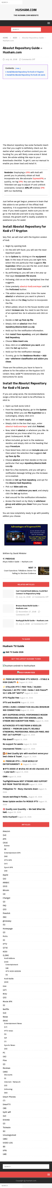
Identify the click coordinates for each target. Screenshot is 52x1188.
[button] (48, 23)
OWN (5, 776)
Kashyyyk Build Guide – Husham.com (32, 620)
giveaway (7, 921)
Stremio (6, 1120)
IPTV (5, 944)
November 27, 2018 (27, 612)
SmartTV (7, 1104)
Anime (7, 846)
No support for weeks (13, 744)
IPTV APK (8, 860)
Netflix (6, 1009)
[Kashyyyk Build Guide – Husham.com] (8, 623)
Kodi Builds (9, 979)
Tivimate (7, 1127)
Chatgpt (6, 898)
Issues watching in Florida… (15, 797)
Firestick (6, 913)
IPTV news (8, 1031)
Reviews (6, 1068)
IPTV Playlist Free (11, 698)
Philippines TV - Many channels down (20, 789)
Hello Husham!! (10, 817)
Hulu (5, 936)
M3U (5, 994)
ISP (5, 1038)
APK (4, 839)
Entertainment (12, 965)
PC (4, 1053)
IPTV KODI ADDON (13, 971)
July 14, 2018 (25, 597)
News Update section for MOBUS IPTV (20, 801)
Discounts (8, 1075)
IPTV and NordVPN (11, 702)
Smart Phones (9, 1097)
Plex (5, 1060)
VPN (28, 172)
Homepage (8, 929)
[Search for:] (11, 2)
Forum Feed (29, 672)
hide (17, 68)
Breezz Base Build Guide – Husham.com (27, 606)
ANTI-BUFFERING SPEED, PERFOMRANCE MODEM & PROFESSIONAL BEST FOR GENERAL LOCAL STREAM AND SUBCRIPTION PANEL (25, 718)
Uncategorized (9, 1135)
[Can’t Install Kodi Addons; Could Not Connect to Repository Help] (8, 594)
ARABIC (6, 882)
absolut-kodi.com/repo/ (31, 286)
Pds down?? (8, 739)
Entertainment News (13, 1023)
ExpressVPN (38, 178)
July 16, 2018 (11, 59)
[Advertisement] (26, 115)
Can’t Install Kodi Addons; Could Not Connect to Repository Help (32, 592)
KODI (5, 952)
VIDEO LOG (8, 1143)
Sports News (9, 1045)
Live (4, 986)
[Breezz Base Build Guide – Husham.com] (8, 608)
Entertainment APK (12, 853)
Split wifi (7, 1112)
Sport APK (8, 867)
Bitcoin (6, 890)
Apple (5, 875)
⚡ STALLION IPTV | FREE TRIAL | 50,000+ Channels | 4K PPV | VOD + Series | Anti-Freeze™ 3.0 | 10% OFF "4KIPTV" (25, 690)
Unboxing (8, 1089)
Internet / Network (12, 1082)
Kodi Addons (9, 958)
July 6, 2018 (24, 624)
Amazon (6, 831)
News (5, 1017)
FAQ (4, 905)
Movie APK (7, 1001)
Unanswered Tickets (12, 749)
